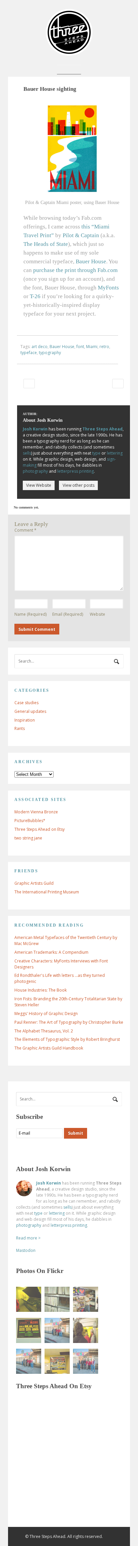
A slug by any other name (28, 383)
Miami (91, 346)
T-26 (35, 296)
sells (27, 453)
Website (97, 614)
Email (67, 614)
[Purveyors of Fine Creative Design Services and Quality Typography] (69, 52)
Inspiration (24, 720)
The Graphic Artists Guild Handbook (48, 1048)
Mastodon (26, 1250)
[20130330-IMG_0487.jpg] (28, 1361)
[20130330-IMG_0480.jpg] (28, 1299)
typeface (28, 352)
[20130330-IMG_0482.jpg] (28, 1330)
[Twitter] (34, 1150)
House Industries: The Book (40, 990)
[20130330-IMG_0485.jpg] (85, 1361)
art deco (39, 346)
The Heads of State (45, 244)
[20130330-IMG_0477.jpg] (85, 1299)
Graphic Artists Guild (34, 883)
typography (50, 352)
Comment (25, 530)
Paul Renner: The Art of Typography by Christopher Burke (68, 1022)
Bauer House (91, 261)
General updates (30, 711)
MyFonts (108, 287)
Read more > (28, 1238)
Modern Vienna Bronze (36, 812)
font (80, 346)
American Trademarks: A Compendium (51, 952)
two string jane (28, 838)
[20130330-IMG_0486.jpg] (57, 1330)
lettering (115, 453)
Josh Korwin (35, 429)
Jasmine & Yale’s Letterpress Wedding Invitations (117, 383)
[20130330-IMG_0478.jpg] (57, 1299)
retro (104, 346)
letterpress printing (75, 471)
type (96, 453)
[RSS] (21, 1150)
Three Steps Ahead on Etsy (39, 829)
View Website (38, 485)
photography (35, 471)
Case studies (26, 702)
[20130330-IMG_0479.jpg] (85, 1330)
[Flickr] (48, 1150)
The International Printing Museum (46, 892)
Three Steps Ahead (102, 429)
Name (30, 614)
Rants (19, 728)
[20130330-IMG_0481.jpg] (57, 1361)
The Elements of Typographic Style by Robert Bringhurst (67, 1039)
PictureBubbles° (29, 820)
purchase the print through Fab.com (75, 270)
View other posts (78, 485)
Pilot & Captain (81, 235)
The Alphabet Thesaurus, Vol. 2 (43, 1031)
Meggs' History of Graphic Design (46, 1013)
